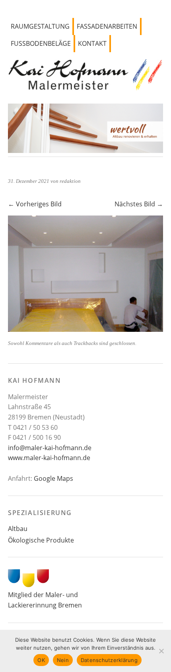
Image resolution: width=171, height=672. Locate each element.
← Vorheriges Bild (35, 204)
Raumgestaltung (40, 26)
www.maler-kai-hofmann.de (49, 457)
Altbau (17, 528)
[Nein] (161, 651)
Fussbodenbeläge (41, 43)
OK (41, 660)
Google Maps (53, 478)
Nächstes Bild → (139, 204)
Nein (63, 660)
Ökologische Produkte (41, 540)
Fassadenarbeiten (107, 26)
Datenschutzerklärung (109, 660)
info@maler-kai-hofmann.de (49, 447)
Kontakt (92, 43)
